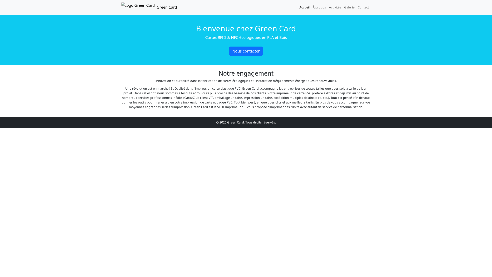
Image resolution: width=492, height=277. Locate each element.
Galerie (349, 7)
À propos (319, 7)
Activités (335, 7)
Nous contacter (246, 51)
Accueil (304, 7)
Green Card (167, 7)
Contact (363, 7)
